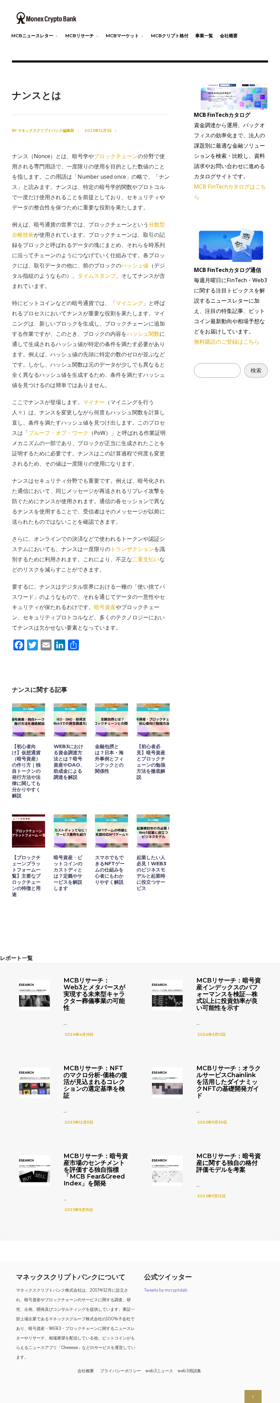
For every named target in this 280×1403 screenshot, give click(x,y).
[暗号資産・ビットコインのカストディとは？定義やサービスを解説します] (70, 831)
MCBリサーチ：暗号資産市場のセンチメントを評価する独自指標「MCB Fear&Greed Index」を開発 (96, 1169)
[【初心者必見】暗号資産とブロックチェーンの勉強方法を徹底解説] (153, 720)
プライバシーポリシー (120, 1370)
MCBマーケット (122, 35)
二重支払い (145, 559)
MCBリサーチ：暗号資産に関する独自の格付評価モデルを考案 (228, 1162)
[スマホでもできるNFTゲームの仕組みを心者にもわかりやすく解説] (111, 831)
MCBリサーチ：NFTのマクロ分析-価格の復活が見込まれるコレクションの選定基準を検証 (95, 1081)
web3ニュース (159, 1370)
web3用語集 (189, 1370)
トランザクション (132, 549)
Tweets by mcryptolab (165, 1290)
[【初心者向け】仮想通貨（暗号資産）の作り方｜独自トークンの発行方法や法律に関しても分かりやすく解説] (28, 720)
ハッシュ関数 (143, 334)
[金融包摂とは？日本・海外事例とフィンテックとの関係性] (111, 720)
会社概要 (229, 35)
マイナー (94, 402)
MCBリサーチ (79, 35)
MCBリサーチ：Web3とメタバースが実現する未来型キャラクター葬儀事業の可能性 (94, 994)
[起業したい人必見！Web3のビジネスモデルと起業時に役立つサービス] (153, 831)
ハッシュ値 (135, 265)
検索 (256, 370)
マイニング (129, 303)
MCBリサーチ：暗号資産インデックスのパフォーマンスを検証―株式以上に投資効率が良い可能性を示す (228, 994)
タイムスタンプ (97, 275)
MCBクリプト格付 (169, 35)
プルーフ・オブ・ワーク (58, 433)
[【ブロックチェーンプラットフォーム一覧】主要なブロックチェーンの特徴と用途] (28, 831)
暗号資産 (105, 607)
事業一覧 (204, 35)
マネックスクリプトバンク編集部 (46, 130)
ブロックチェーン (116, 156)
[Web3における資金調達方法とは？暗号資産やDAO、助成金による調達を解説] (70, 720)
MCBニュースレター (32, 35)
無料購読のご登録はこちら (227, 341)
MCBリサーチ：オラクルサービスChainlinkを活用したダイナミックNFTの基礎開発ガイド (228, 1081)
